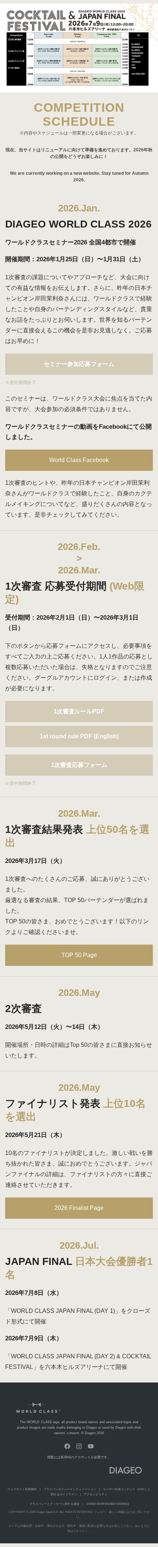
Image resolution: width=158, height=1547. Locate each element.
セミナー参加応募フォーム (79, 364)
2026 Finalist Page (79, 1208)
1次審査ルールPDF (79, 711)
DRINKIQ (123, 1504)
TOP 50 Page (79, 955)
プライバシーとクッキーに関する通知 (54, 1504)
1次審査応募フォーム (79, 765)
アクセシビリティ (95, 1494)
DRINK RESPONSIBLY (101, 1504)
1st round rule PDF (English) (79, 736)
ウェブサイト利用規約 (22, 1489)
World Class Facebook (79, 460)
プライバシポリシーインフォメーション (69, 1489)
